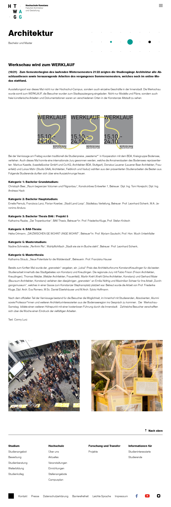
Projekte (93, 451)
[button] (161, 5)
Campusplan (55, 479)
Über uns (53, 451)
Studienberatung (17, 462)
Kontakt (22, 496)
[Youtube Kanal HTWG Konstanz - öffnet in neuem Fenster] (148, 496)
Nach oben (155, 430)
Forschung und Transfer (104, 446)
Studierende (135, 457)
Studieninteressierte (139, 451)
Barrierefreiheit (80, 496)
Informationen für (140, 446)
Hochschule (56, 446)
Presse (35, 496)
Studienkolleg (16, 474)
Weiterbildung (16, 468)
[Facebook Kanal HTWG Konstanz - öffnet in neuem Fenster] (137, 496)
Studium (14, 446)
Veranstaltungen (57, 462)
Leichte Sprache (102, 496)
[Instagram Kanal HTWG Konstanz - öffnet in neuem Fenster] (159, 496)
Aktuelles (53, 457)
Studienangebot (17, 451)
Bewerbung (14, 457)
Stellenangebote (57, 474)
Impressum (121, 496)
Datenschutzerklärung (55, 496)
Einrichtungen (56, 468)
